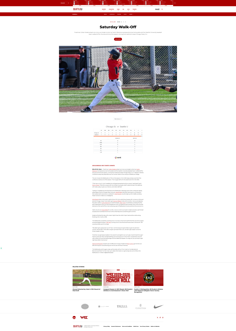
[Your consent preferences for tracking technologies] (1, 248)
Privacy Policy (106, 326)
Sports (104, 9)
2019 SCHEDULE (96, 165)
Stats (125, 14)
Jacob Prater (118, 192)
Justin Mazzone (106, 202)
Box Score (118, 39)
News (105, 14)
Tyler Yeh (108, 222)
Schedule (112, 14)
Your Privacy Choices (144, 326)
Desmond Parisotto (97, 243)
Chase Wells (104, 210)
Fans (118, 9)
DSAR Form (136, 326)
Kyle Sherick (95, 199)
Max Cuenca (130, 243)
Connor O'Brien (117, 201)
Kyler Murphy (118, 194)
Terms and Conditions (127, 326)
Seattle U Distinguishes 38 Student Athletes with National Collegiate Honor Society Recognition (148, 290)
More (130, 14)
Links (80, 5)
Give (128, 9)
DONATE (112, 165)
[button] (175, 3)
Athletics (111, 9)
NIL (123, 9)
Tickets (134, 9)
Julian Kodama (113, 169)
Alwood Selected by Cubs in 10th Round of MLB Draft (86, 289)
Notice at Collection (155, 326)
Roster (119, 14)
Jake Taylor (123, 202)
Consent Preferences (116, 326)
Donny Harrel (95, 185)
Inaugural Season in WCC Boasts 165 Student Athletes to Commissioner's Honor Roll (117, 289)
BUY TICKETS (105, 165)
